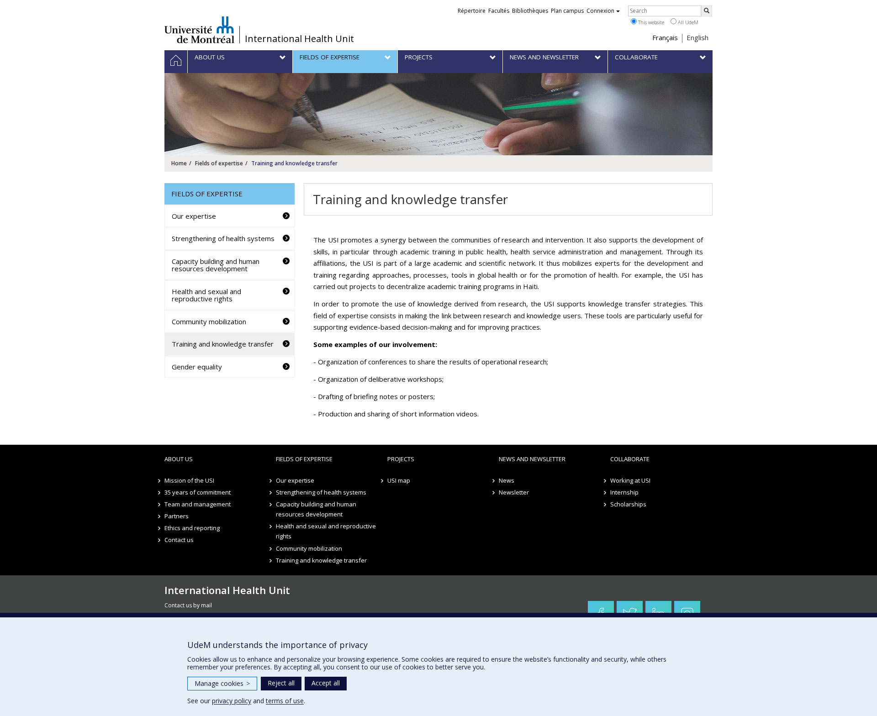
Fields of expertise (219, 163)
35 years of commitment (197, 492)
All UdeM (687, 22)
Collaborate (630, 459)
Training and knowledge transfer (223, 343)
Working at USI (630, 480)
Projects (400, 459)
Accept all (326, 683)
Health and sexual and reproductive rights (206, 295)
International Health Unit (299, 38)
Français (665, 37)
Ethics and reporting (192, 528)
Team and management (197, 504)
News (506, 480)
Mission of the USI (189, 480)
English (697, 37)
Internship (624, 492)
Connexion (600, 11)
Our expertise (194, 216)
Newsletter (514, 492)
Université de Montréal (199, 29)
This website (650, 22)
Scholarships (628, 504)
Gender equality (197, 366)
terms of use (285, 700)
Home (179, 163)
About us (178, 459)
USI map (398, 480)
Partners (176, 516)
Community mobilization (209, 321)
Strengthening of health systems (223, 238)
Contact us (179, 540)
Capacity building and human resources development (215, 265)
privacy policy (231, 700)
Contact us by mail (188, 605)
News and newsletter (532, 459)
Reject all (281, 683)
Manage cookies (222, 683)
